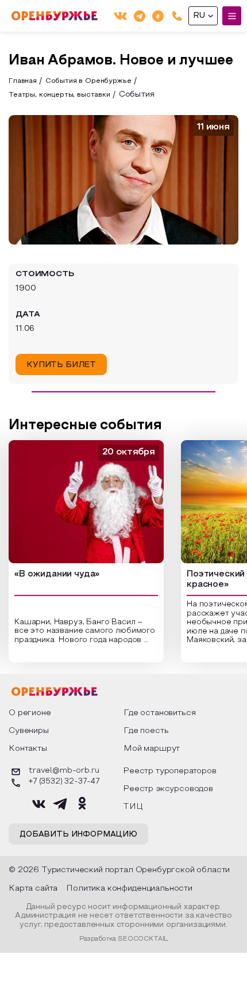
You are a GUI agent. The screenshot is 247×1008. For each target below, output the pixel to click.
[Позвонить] (177, 15)
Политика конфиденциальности (129, 888)
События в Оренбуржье (88, 81)
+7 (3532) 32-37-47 (64, 781)
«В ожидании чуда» (56, 574)
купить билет (61, 365)
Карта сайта (33, 888)
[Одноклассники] (158, 16)
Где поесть (146, 731)
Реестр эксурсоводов (168, 789)
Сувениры (29, 731)
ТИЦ (133, 807)
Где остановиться (159, 713)
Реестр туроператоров (170, 771)
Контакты (28, 749)
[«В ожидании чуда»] (86, 501)
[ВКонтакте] (120, 15)
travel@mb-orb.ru (64, 771)
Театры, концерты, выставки (59, 95)
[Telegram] (139, 16)
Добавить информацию (78, 834)
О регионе (30, 713)
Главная (23, 81)
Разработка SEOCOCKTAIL (123, 939)
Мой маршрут (152, 749)
